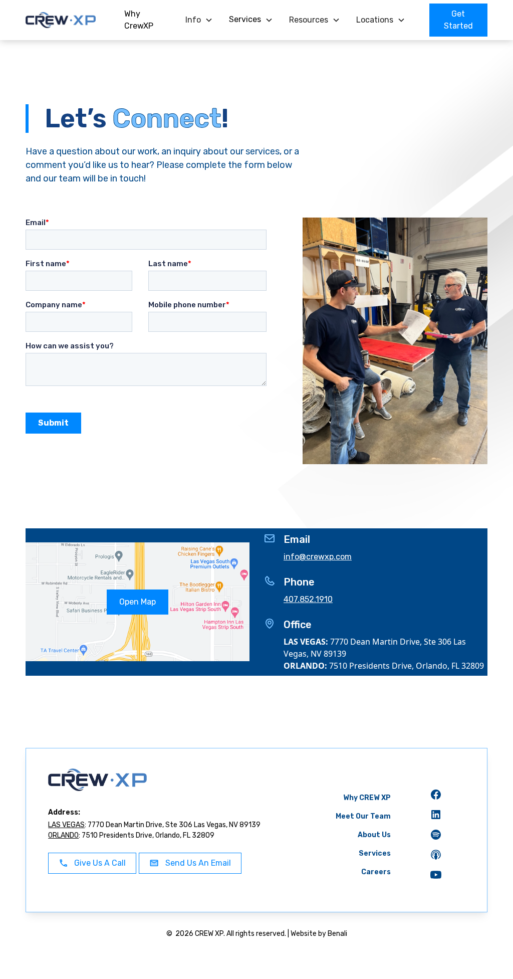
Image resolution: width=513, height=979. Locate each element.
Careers (376, 872)
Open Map (137, 602)
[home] (67, 20)
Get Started (458, 20)
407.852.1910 (308, 599)
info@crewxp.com (318, 556)
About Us (374, 835)
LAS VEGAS (66, 825)
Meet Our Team (363, 816)
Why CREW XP (367, 798)
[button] (199, 20)
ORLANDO (63, 835)
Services (375, 853)
